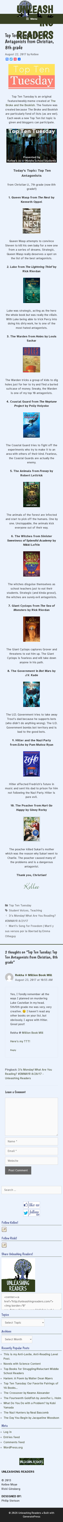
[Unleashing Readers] (18, 1291)
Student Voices (19, 910)
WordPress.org (13, 1447)
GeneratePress (31, 1516)
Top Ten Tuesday (20, 905)
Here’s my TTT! (20, 1041)
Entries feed (12, 1437)
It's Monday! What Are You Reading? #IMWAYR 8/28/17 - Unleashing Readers (28, 1074)
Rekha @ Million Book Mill (33, 975)
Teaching (36, 910)
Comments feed (14, 1442)
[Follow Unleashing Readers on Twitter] (31, 1215)
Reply (13, 1050)
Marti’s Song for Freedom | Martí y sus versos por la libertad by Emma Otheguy (29, 931)
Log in (8, 1432)
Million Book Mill (32, 1033)
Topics (5, 1315)
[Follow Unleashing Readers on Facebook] (31, 1207)
